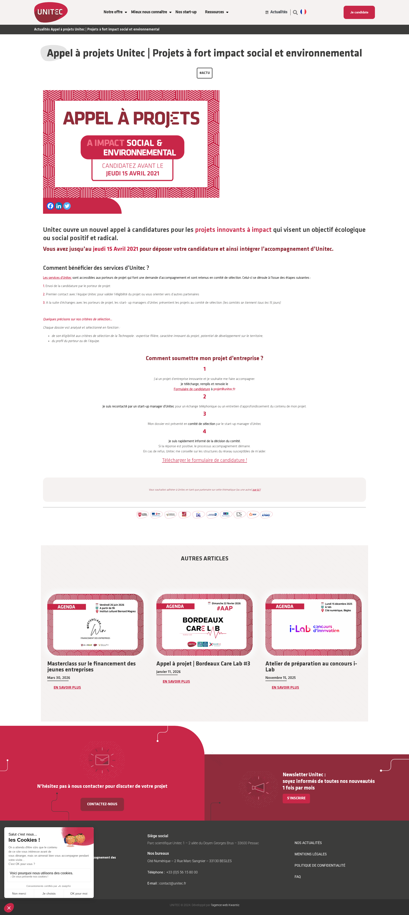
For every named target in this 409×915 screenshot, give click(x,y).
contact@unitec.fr (172, 883)
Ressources (214, 12)
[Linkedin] (58, 206)
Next (371, 649)
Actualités (42, 29)
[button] (295, 12)
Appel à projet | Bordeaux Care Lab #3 (94, 664)
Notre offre (113, 12)
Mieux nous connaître (149, 12)
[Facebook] (50, 206)
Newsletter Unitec (303, 775)
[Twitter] (67, 206)
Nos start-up (186, 12)
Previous (38, 649)
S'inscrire (296, 798)
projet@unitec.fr (224, 389)
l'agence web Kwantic (224, 905)
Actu (206, 73)
